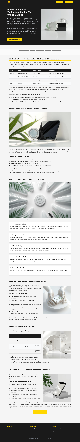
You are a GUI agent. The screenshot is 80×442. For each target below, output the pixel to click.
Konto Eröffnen (68, 2)
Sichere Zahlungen (24, 51)
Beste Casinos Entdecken (14, 39)
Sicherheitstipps (56, 51)
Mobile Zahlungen (51, 2)
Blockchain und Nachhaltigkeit (32, 2)
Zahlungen (9, 431)
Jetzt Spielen (59, 2)
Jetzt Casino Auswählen (40, 412)
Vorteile (32, 51)
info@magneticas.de (56, 429)
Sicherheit (32, 433)
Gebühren (48, 51)
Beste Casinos (10, 429)
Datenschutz (55, 433)
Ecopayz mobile (42, 2)
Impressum (54, 431)
